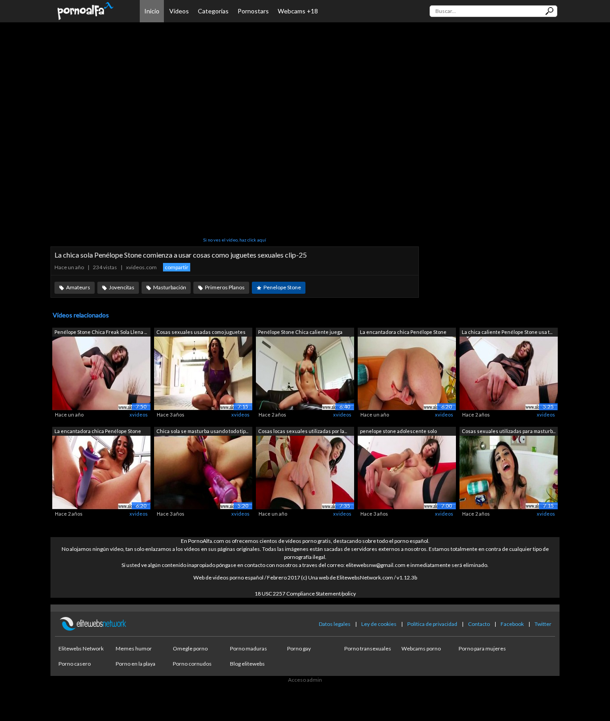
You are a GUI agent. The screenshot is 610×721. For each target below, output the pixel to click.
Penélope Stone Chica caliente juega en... (300, 333)
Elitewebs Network (81, 648)
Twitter (543, 624)
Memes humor (134, 648)
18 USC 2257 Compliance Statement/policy (305, 593)
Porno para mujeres (482, 648)
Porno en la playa (135, 663)
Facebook (512, 624)
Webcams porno (421, 648)
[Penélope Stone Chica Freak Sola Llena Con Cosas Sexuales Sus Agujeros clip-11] (101, 373)
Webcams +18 (298, 11)
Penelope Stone (282, 287)
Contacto (479, 624)
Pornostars (253, 11)
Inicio (151, 11)
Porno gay (299, 648)
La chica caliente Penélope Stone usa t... (507, 332)
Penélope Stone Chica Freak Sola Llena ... (100, 332)
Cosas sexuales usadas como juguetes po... (201, 333)
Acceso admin (305, 679)
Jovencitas (121, 287)
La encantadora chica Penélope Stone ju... (403, 333)
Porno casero (74, 663)
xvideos (139, 414)
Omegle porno (190, 648)
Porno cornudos (192, 663)
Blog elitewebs (247, 663)
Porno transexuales (367, 648)
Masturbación (169, 287)
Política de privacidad (432, 624)
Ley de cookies (379, 624)
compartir (176, 267)
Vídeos (179, 11)
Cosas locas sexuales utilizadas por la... (302, 431)
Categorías (213, 11)
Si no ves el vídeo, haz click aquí (234, 239)
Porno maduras (248, 648)
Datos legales (335, 624)
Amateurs (78, 287)
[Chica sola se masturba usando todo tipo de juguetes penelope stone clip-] (203, 471)
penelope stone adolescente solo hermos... (398, 432)
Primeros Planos (225, 287)
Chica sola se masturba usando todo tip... (202, 431)
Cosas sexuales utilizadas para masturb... (509, 431)
